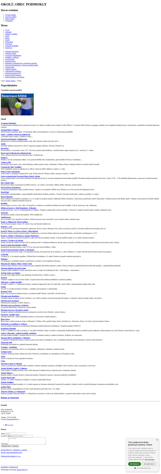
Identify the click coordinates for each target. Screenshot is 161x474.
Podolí (3, 287)
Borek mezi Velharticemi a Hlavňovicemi (16, 153)
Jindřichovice (6, 217)
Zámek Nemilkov (7, 382)
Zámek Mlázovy (7, 373)
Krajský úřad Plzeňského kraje (11, 452)
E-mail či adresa (6, 436)
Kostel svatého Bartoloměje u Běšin (14, 245)
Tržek (3, 356)
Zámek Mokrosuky (8, 378)
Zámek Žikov (6, 387)
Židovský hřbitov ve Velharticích (13, 392)
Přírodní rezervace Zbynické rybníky (15, 310)
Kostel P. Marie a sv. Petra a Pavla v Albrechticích (19, 231)
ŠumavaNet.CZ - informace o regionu (14, 450)
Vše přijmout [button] (134, 464)
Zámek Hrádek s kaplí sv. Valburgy (14, 368)
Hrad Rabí (5, 192)
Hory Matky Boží (7, 183)
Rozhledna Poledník (8, 328)
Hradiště (4, 203)
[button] (142, 468)
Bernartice (5, 148)
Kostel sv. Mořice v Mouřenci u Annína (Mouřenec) (20, 236)
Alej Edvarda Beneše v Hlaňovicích (14, 139)
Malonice (4, 259)
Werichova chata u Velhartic (11, 364)
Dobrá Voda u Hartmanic (10, 172)
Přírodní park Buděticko (10, 296)
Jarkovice (4, 213)
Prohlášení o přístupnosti (9, 467)
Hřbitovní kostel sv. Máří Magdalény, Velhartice (18, 208)
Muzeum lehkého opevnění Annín (13, 268)
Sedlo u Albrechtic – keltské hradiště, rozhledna (18, 333)
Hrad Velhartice (7, 197)
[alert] (142, 455)
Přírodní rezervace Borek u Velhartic (14, 305)
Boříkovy (4, 158)
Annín (3, 144)
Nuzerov (4, 278)
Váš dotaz (4, 444)
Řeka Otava (5, 319)
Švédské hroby (6, 352)
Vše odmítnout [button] (149, 464)
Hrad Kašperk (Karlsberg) (11, 187)
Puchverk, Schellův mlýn (10, 315)
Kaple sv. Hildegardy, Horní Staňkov (14, 222)
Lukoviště (4, 254)
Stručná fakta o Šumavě (10, 130)
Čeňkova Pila (6, 162)
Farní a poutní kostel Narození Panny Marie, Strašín (20, 176)
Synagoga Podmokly (8, 123)
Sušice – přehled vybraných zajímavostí (15, 134)
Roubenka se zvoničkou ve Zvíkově (14, 324)
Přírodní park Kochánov (10, 301)
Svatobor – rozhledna (9, 347)
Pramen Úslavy (6, 291)
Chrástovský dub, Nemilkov (11, 167)
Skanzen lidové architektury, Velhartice (15, 338)
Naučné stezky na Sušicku (10, 273)
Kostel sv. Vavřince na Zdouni (12, 240)
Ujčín (3, 361)
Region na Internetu (10, 398)
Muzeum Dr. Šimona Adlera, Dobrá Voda (16, 264)
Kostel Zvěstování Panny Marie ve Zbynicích (17, 250)
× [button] (157, 440)
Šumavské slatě (6, 342)
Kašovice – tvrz (6, 227)
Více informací (150, 459)
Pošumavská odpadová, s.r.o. (11, 456)
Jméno (3, 434)
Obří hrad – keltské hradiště (11, 282)
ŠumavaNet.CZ (22, 470)
